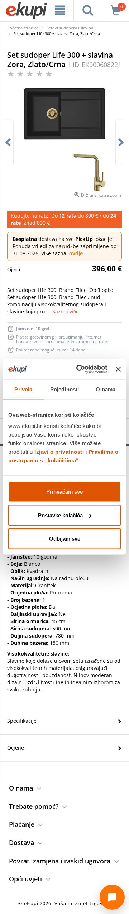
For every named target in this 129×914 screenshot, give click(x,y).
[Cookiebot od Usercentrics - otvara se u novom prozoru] (80, 369)
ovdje (76, 253)
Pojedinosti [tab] (64, 389)
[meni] (60, 10)
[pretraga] (88, 10)
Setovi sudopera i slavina (70, 28)
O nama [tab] (105, 389)
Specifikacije (22, 720)
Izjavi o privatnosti (59, 452)
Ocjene (15, 747)
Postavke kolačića (60, 515)
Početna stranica (22, 28)
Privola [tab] (23, 389)
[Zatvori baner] (118, 369)
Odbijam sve (64, 539)
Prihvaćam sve (64, 492)
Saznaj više (65, 311)
